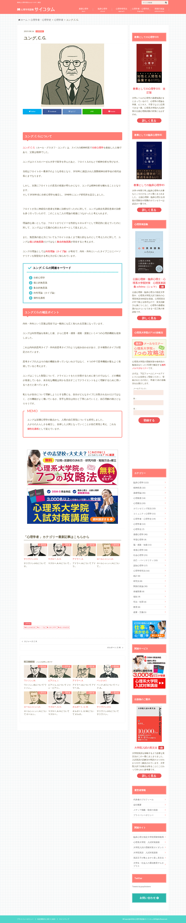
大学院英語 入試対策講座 (145, 852)
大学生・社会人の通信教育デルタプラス (148, 864)
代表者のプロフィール (143, 799)
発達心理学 (140, 550)
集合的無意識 (30, 627)
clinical (102, 9)
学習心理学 (139, 539)
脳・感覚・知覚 (142, 544)
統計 (136, 576)
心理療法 (139, 503)
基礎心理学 (140, 534)
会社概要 (137, 804)
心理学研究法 (141, 570)
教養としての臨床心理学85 (149, 184)
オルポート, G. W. (114, 647)
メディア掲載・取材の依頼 (145, 810)
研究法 (137, 581)
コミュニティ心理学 (144, 513)
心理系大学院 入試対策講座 (146, 842)
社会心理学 (140, 555)
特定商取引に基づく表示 (46, 919)
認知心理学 (140, 565)
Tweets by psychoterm (141, 886)
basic (83, 9)
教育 (136, 607)
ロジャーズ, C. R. (30, 641)
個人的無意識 (64, 627)
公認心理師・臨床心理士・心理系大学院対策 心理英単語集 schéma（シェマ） (149, 282)
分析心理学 (52, 627)
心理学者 (28, 624)
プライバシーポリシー (143, 815)
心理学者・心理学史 (144, 519)
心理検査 (139, 498)
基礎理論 (139, 493)
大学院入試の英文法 (145, 747)
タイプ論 (42, 627)
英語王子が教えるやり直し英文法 (148, 857)
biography (140, 9)
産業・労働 (139, 612)
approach (121, 9)
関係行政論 (140, 586)
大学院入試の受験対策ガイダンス (148, 847)
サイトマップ (64, 919)
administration (159, 9)
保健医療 (138, 591)
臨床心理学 (141, 482)
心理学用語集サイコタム (144, 919)
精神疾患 (139, 487)
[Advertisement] (72, 122)
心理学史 (138, 529)
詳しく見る (149, 120)
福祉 (136, 596)
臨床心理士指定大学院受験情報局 (148, 837)
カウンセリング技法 (144, 508)
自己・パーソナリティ (145, 560)
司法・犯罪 (139, 602)
